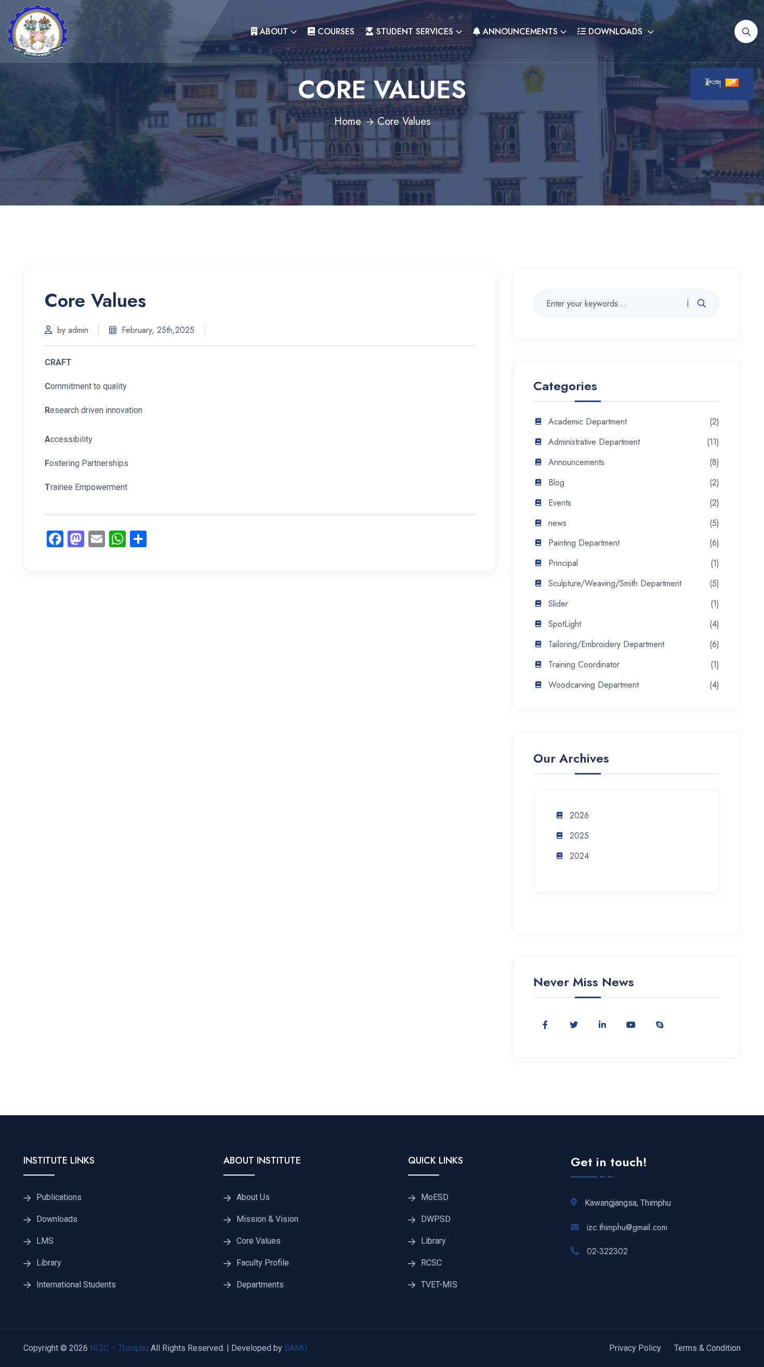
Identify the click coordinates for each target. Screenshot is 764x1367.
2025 (579, 836)
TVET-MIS (439, 1284)
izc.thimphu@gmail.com (627, 1227)
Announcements (519, 31)
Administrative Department (594, 442)
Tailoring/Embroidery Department (606, 645)
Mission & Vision (267, 1219)
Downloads (615, 31)
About (272, 31)
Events (559, 503)
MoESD (435, 1197)
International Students (76, 1284)
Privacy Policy (635, 1348)
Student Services (413, 31)
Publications (59, 1197)
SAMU (294, 1348)
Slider (558, 604)
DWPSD (436, 1219)
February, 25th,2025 (158, 330)
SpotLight (564, 624)
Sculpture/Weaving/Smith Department (614, 584)
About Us (253, 1197)
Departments (260, 1284)
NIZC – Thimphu (119, 1348)
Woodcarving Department (593, 685)
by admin (72, 330)
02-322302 (607, 1251)
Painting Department (584, 543)
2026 (579, 816)
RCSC (431, 1263)
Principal (563, 564)
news (557, 523)
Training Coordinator (584, 665)
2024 (579, 856)
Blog (556, 483)
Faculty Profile (262, 1263)
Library (48, 1263)
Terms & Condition (707, 1348)
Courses (334, 31)
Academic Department (587, 422)
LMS (45, 1241)
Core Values (258, 1241)
